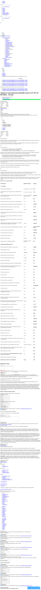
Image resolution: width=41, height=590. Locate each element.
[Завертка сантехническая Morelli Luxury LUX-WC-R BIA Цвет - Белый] (14, 80)
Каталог (3, 9)
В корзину (4, 122)
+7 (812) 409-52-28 (3, 481)
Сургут (3, 527)
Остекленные (7, 40)
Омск (3, 529)
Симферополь (4, 504)
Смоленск (4, 524)
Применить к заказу (3, 108)
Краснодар (4, 495)
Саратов (3, 507)
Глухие (6, 39)
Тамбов (3, 520)
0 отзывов (20, 78)
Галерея (3, 2)
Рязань (3, 512)
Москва (3, 493)
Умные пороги (6, 64)
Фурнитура (4, 58)
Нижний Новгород (5, 496)
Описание (4, 127)
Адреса (3, 11)
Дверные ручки (7, 59)
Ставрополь (4, 510)
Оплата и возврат (5, 12)
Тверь (3, 509)
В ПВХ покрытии (8, 57)
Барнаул (3, 528)
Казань (3, 503)
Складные (7, 51)
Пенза (3, 522)
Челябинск (4, 506)
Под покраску (7, 54)
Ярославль (4, 508)
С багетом (7, 47)
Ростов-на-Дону (5, 500)
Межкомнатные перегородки (7, 479)
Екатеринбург (4, 497)
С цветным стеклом (8, 44)
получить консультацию (6, 99)
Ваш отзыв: (2, 370)
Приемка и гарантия (5, 13)
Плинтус (3, 477)
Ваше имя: (2, 365)
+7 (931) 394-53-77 (6, 6)
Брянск (3, 526)
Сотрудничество (5, 14)
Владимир (4, 518)
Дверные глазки (7, 66)
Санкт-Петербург (5, 494)
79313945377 (3, 485)
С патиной (7, 55)
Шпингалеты (6, 62)
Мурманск (4, 525)
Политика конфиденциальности (5, 489)
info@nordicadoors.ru (3, 484)
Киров (3, 521)
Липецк (3, 513)
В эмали (6, 56)
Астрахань (4, 516)
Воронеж (4, 501)
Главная (3, 8)
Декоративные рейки (6, 478)
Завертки (6, 60)
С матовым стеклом (8, 43)
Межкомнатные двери (6, 37)
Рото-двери (7, 52)
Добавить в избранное (7, 124)
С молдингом (7, 48)
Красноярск (4, 519)
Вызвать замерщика (3, 445)
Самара (3, 498)
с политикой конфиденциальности (26, 408)
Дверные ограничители (8, 63)
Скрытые (7, 50)
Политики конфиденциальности (5, 424)
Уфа (3, 502)
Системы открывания (8, 65)
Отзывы (3, 129)
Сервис (3, 1)
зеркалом (6, 41)
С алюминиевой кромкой (9, 46)
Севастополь (4, 523)
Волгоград (4, 514)
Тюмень (3, 511)
